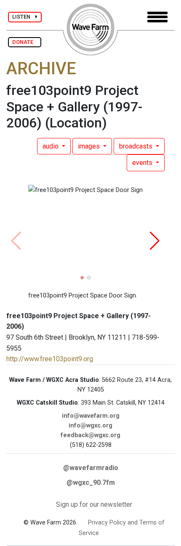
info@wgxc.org (90, 425)
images (89, 146)
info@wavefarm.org (91, 415)
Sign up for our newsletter (94, 504)
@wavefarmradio (90, 468)
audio (51, 146)
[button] (82, 277)
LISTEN (23, 17)
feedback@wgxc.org (90, 435)
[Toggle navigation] (157, 17)
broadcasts (136, 146)
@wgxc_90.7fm (91, 482)
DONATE (24, 42)
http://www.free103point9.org (49, 359)
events (143, 163)
